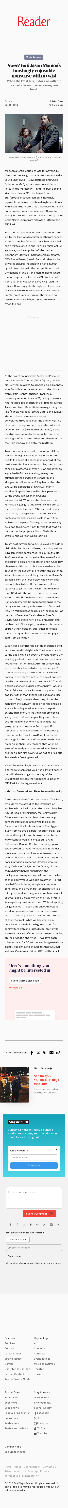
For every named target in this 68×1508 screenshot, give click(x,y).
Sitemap (33, 1471)
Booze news (12, 1407)
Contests (39, 1353)
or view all (15, 987)
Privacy (44, 1471)
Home (8, 1466)
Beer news (11, 1402)
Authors (9, 1348)
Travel (37, 1374)
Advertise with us (15, 1471)
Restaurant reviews (16, 1428)
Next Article (41, 1068)
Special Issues (13, 1358)
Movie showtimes (44, 1364)
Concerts (39, 1348)
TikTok (41, 1428)
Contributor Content (17, 1369)
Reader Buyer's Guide (17, 1379)
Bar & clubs (11, 1397)
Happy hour (11, 1418)
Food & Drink (12, 1392)
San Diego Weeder (15, 1451)
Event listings (42, 1358)
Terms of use (12, 1475)
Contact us (49, 1466)
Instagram (43, 1423)
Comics (9, 1364)
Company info (13, 1446)
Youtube (42, 1433)
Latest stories (13, 1353)
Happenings (41, 1338)
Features (10, 1338)
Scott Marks (11, 104)
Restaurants (12, 1423)
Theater (39, 1369)
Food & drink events (17, 1413)
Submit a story (43, 1407)
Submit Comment (36, 1213)
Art (36, 1343)
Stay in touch (42, 1392)
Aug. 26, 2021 (56, 104)
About (17, 1466)
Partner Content (14, 1374)
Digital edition (30, 1475)
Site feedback (42, 1402)
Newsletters (41, 1397)
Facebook (43, 1413)
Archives (10, 1343)
